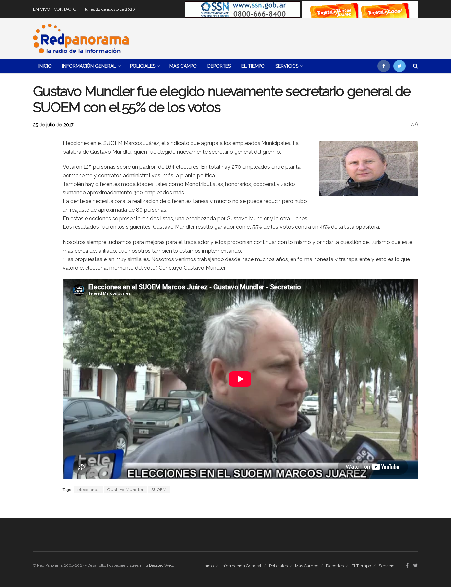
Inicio (45, 66)
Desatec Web (161, 565)
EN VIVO (41, 9)
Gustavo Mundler (125, 489)
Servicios (286, 66)
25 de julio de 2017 (53, 124)
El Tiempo (253, 66)
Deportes (219, 66)
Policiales (142, 66)
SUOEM (159, 489)
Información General (89, 66)
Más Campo (183, 66)
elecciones (88, 489)
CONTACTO (65, 9)
